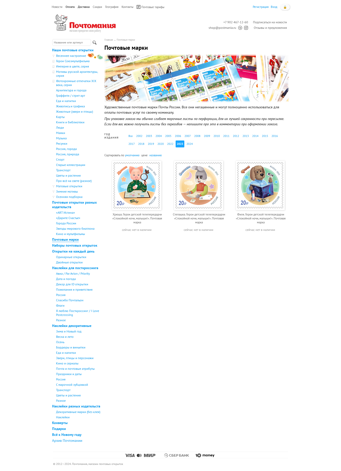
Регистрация (261, 7)
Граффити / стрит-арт (70, 95)
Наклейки (63, 417)
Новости (57, 7)
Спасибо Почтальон (69, 300)
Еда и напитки (66, 101)
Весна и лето (65, 337)
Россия (61, 295)
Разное (61, 320)
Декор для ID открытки (72, 284)
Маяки (60, 133)
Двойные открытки (69, 262)
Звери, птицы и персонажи (75, 358)
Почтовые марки (65, 239)
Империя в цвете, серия (72, 66)
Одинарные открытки (71, 257)
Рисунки (61, 143)
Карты (60, 117)
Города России (66, 223)
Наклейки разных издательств (76, 406)
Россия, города (66, 149)
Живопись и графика (70, 106)
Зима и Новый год (69, 331)
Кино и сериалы (67, 363)
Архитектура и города (71, 90)
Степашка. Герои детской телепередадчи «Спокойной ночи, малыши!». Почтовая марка (199, 218)
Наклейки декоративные (71, 325)
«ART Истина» (65, 212)
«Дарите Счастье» (68, 218)
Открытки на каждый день (73, 251)
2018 (141, 144)
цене (144, 155)
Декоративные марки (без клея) (78, 412)
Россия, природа (67, 154)
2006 (178, 136)
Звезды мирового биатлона (75, 228)
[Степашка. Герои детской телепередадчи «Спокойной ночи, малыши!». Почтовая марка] (198, 185)
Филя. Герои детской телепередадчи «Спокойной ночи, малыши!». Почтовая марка (261, 218)
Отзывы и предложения (270, 28)
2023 (180, 144)
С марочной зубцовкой (72, 385)
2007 (188, 136)
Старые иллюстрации (70, 165)
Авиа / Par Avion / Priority (73, 273)
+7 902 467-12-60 (235, 22)
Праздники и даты (69, 374)
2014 (255, 136)
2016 (275, 136)
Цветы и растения (68, 175)
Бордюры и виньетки (70, 347)
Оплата (70, 7)
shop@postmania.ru (222, 28)
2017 (131, 144)
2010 (217, 136)
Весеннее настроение (71, 56)
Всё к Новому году (67, 434)
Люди (60, 127)
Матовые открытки (69, 186)
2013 (246, 136)
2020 (160, 144)
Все (130, 136)
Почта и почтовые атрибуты (75, 369)
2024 (189, 144)
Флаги (60, 305)
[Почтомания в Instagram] (245, 28)
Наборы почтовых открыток (74, 245)
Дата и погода (66, 279)
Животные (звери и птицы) (74, 111)
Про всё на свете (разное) (74, 181)
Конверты (60, 422)
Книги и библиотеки (70, 122)
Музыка (61, 138)
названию (155, 155)
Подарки (59, 428)
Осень (60, 342)
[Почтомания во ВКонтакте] (239, 28)
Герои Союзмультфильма (73, 61)
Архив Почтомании (67, 440)
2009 (207, 136)
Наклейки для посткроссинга (75, 268)
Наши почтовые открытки (73, 50)
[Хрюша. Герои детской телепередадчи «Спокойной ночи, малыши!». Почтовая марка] (136, 185)
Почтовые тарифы (152, 7)
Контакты (127, 7)
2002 (139, 136)
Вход (274, 7)
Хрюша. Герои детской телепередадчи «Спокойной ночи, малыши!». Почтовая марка (137, 218)
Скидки (97, 7)
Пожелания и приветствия (74, 289)
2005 (168, 136)
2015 (265, 136)
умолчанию (132, 155)
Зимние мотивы (67, 191)
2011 (226, 136)
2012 (236, 136)
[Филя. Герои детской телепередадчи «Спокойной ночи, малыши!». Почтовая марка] (260, 185)
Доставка (84, 7)
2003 (149, 136)
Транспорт (63, 170)
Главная (108, 39)
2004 (159, 136)
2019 (151, 144)
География (111, 7)
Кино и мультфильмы (70, 234)
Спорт (60, 159)
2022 (170, 144)
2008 (197, 136)
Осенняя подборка (69, 197)
